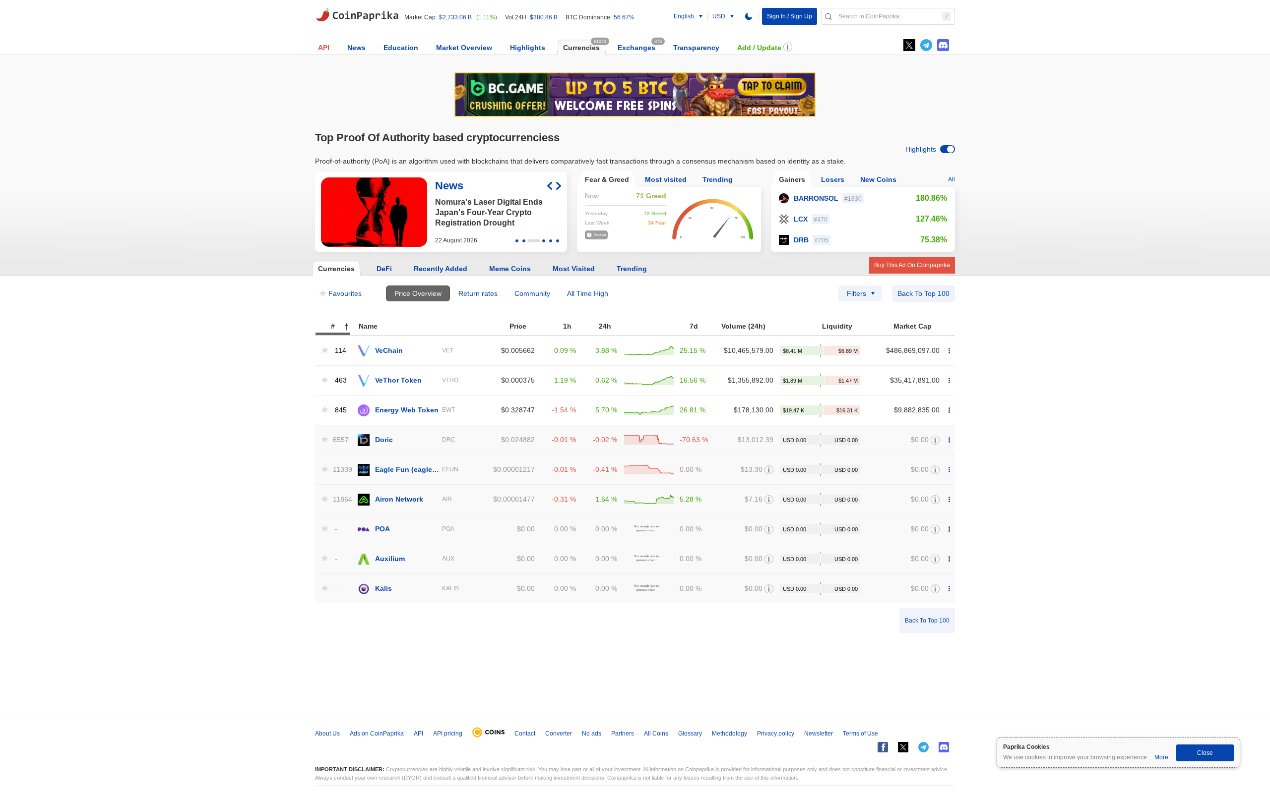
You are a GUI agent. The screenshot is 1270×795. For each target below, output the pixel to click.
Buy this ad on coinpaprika (912, 265)
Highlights (527, 48)
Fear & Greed (607, 179)
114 (340, 350)
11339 (340, 469)
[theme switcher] (748, 16)
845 (341, 410)
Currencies (581, 48)
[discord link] (943, 45)
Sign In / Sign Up (789, 16)
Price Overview (418, 293)
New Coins (878, 179)
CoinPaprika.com (357, 15)
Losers (832, 179)
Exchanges (636, 48)
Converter (558, 733)
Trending (717, 179)
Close (1205, 752)
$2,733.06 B (455, 17)
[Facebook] (883, 747)
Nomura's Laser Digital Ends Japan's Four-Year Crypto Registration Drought (489, 212)
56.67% (624, 17)
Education (400, 48)
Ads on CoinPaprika (377, 733)
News (356, 48)
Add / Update (759, 48)
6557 (340, 440)
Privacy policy (775, 733)
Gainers (792, 179)
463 (341, 380)
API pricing (447, 733)
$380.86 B (544, 17)
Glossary (690, 733)
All (951, 179)
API (323, 48)
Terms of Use (860, 733)
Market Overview (464, 48)
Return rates (478, 293)
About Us (327, 733)
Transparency (696, 48)
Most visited (666, 179)
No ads (591, 733)
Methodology (729, 733)
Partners (622, 733)
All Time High (587, 293)
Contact (524, 733)
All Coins (656, 733)
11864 (340, 499)
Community (532, 293)
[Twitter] (909, 45)
